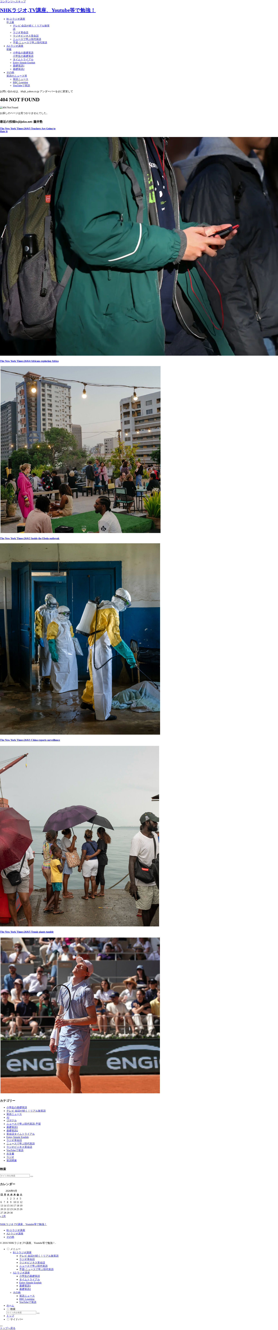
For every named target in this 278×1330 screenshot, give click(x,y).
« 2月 (3, 1216)
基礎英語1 (25, 1285)
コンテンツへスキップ (13, 1)
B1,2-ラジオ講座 (15, 1230)
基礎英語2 (25, 1289)
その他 (10, 1237)
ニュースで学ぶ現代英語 (33, 1266)
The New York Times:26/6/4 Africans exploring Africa (29, 361)
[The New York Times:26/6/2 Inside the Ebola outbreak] (80, 733)
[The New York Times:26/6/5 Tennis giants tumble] (80, 1092)
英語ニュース (27, 1295)
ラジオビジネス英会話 (32, 1262)
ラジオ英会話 (27, 1259)
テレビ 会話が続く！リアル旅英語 (39, 1255)
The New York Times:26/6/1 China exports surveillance (30, 740)
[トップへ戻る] (1, 1325)
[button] (31, 1176)
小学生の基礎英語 (29, 1276)
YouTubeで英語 (27, 1302)
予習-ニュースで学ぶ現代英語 (36, 1269)
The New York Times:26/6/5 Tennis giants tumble (27, 931)
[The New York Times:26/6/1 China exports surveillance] (80, 925)
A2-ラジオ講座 (14, 1233)
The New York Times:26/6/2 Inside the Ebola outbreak (29, 538)
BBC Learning (26, 1299)
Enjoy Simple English (30, 1282)
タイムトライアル (29, 1279)
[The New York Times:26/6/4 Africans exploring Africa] (80, 532)
